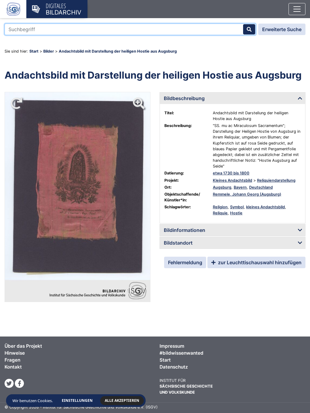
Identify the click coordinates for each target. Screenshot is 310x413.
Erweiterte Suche (282, 29)
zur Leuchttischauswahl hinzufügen (259, 262)
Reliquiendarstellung (276, 180)
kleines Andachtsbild (265, 207)
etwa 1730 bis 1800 (231, 173)
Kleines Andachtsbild (232, 180)
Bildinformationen (184, 230)
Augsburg (222, 187)
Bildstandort (178, 243)
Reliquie (220, 213)
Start (33, 51)
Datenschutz (174, 367)
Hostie (236, 213)
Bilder (48, 51)
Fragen (12, 360)
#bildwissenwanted (181, 353)
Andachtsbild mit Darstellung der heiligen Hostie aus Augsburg (118, 51)
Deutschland (261, 187)
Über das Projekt (23, 346)
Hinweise (15, 353)
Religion (220, 207)
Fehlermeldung (185, 262)
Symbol (237, 207)
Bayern (240, 187)
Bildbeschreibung (184, 98)
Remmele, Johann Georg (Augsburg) (247, 194)
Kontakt (13, 367)
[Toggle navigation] (297, 9)
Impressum (172, 346)
